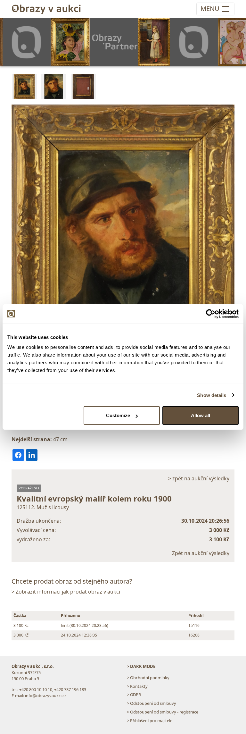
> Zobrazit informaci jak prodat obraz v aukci (66, 591)
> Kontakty (137, 686)
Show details (211, 395)
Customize (118, 415)
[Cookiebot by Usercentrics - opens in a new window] (211, 313)
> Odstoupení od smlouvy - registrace (162, 712)
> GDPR (134, 694)
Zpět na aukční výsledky (200, 553)
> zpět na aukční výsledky (198, 478)
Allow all (200, 415)
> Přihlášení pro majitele (149, 720)
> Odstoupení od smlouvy (151, 703)
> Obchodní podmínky (148, 677)
